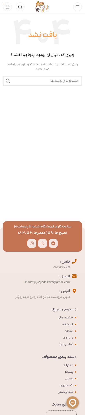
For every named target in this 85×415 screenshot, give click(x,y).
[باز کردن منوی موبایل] (77, 7)
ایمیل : (64, 276)
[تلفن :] (74, 261)
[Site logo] (42, 6)
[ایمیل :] (74, 276)
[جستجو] (20, 7)
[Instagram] (31, 243)
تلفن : (65, 261)
